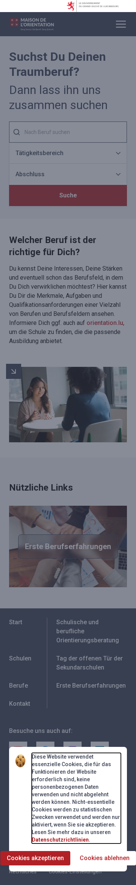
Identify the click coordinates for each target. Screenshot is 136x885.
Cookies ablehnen (105, 858)
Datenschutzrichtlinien (60, 840)
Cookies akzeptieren (35, 858)
